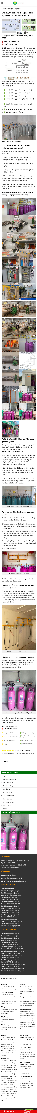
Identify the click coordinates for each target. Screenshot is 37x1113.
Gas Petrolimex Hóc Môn (26, 1064)
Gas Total (4, 1001)
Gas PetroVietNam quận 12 (26, 1081)
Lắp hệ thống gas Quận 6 (7, 1071)
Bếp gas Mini (5, 1013)
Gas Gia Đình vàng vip (7, 1037)
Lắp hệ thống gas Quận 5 (11, 1069)
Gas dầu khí (6, 789)
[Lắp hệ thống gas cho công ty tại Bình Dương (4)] (10, 291)
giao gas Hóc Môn (14, 960)
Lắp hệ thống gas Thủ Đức (8, 1060)
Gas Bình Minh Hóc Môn (25, 1037)
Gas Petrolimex (7, 799)
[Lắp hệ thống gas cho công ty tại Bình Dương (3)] (27, 274)
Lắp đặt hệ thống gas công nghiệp (12, 878)
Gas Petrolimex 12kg (9, 1042)
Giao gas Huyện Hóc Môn (26, 1005)
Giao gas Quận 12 (24, 999)
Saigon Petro (6, 8)
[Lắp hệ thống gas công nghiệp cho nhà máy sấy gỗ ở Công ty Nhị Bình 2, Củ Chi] (27, 291)
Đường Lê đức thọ (24, 1018)
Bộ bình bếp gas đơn (6, 1027)
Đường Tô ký (23, 1022)
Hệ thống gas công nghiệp (10, 48)
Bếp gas (5, 776)
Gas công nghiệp (8, 786)
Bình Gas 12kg (12, 986)
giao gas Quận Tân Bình (16, 951)
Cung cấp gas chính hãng (14, 109)
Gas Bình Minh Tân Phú (28, 1044)
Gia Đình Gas (12, 999)
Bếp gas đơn (5, 1009)
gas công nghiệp (16, 8)
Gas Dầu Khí (12, 997)
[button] (2, 3)
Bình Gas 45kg (12, 989)
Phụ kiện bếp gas (8, 782)
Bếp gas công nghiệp (9, 779)
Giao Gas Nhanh (24, 986)
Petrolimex (11, 994)
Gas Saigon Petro (8, 802)
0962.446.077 (15, 42)
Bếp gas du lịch (11, 1011)
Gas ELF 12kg (12, 1003)
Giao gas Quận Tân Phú (28, 1003)
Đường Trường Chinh (25, 1011)
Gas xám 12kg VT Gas (7, 1050)
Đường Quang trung (30, 1020)
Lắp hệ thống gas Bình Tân (8, 1085)
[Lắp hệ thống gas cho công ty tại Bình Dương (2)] (27, 257)
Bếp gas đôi (11, 1009)
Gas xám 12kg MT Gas (9, 1048)
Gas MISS (9, 1001)
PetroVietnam (5, 997)
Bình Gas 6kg (5, 986)
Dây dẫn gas (5, 1019)
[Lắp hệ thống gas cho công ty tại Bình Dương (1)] (10, 274)
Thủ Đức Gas (5, 1003)
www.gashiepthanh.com (13, 867)
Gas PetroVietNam (8, 795)
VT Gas (14, 1001)
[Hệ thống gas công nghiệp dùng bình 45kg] (10, 206)
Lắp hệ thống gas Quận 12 (9, 1082)
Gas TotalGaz (7, 805)
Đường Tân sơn (27, 1024)
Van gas (10, 1019)
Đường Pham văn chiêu (29, 1015)
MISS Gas (6, 809)
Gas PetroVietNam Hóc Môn (26, 1079)
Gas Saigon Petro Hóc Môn (26, 1050)
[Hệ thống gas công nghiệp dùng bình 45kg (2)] (27, 206)
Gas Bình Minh (7, 792)
